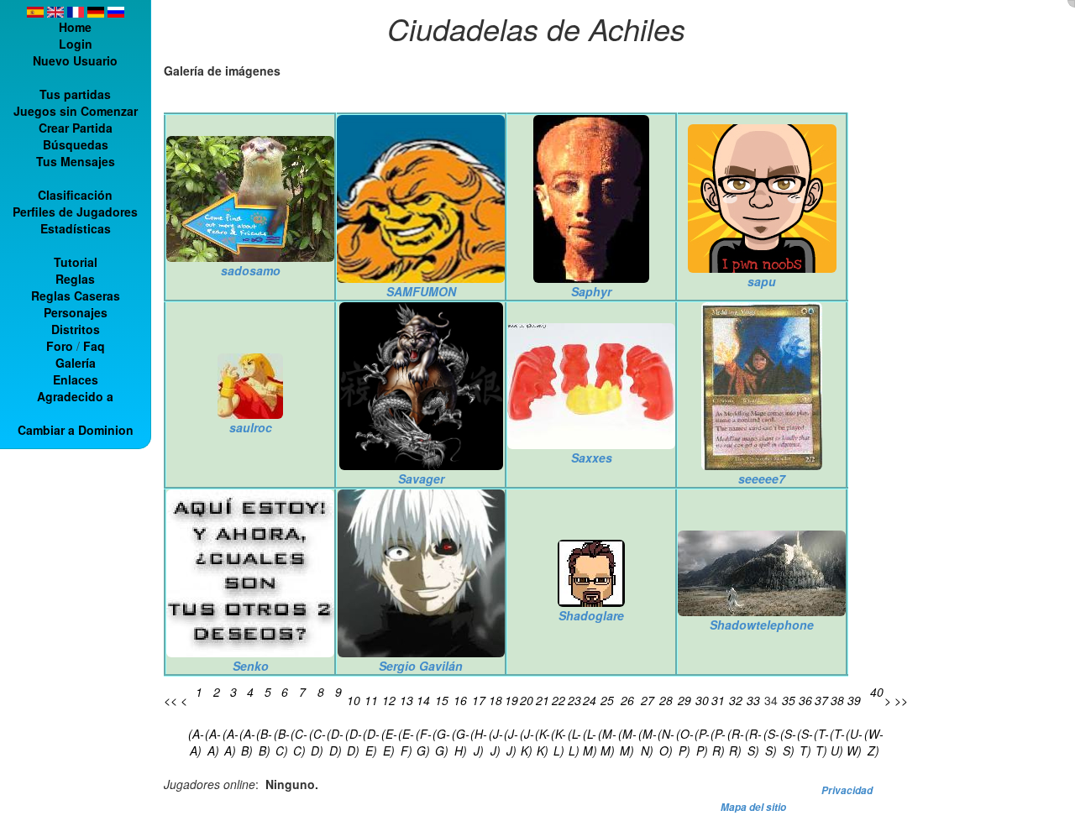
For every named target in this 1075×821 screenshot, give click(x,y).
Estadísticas (75, 228)
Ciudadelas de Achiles (536, 28)
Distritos (75, 329)
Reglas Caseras (75, 295)
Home (75, 26)
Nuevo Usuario (75, 60)
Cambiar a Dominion (76, 429)
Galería (75, 362)
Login (75, 43)
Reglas (75, 278)
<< (170, 700)
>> (901, 700)
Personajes (76, 312)
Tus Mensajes (75, 161)
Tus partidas (75, 94)
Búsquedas (75, 144)
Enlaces (75, 379)
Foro (59, 345)
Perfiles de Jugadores (75, 211)
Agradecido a (75, 396)
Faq (94, 345)
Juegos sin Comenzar (75, 110)
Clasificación (75, 194)
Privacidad (847, 790)
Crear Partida (76, 127)
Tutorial (75, 262)
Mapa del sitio (753, 807)
